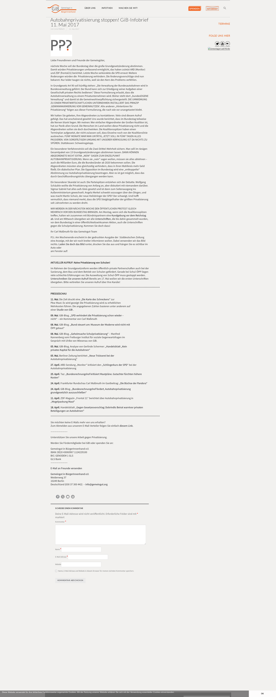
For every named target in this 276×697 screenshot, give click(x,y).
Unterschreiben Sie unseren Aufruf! (70, 278)
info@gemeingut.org (96, 484)
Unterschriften (103, 219)
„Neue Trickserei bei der (101, 355)
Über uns (90, 8)
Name (58, 549)
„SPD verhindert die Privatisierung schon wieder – (97, 315)
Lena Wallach (59, 29)
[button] (2, 695)
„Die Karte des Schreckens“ (95, 299)
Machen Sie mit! (128, 8)
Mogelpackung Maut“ (63, 401)
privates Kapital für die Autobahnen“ (70, 350)
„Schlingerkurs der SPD (114, 364)
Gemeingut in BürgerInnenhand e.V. (70, 474)
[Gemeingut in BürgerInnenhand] (62, 8)
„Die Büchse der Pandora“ (133, 383)
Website (58, 564)
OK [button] (262, 694)
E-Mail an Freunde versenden (66, 468)
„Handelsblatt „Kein (116, 346)
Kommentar (60, 521)
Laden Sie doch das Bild (72, 244)
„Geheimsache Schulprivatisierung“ (89, 333)
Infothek (107, 8)
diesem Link (126, 425)
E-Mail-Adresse (61, 556)
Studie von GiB (65, 309)
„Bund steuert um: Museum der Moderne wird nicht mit (100, 324)
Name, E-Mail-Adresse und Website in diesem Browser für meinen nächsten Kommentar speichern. (96, 571)
